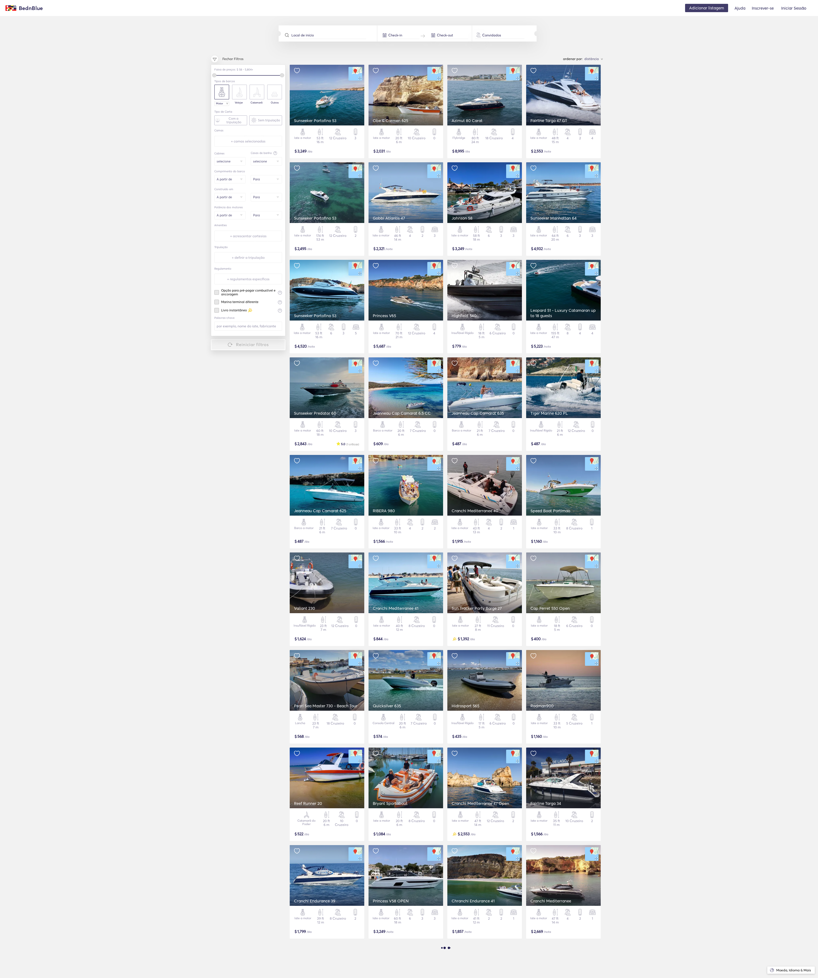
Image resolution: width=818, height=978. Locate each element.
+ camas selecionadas (248, 141)
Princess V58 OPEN (391, 900)
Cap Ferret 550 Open (550, 608)
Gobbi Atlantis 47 (389, 218)
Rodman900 (542, 705)
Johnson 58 (462, 218)
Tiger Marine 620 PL (549, 413)
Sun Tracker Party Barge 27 (477, 608)
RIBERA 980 (384, 510)
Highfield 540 (464, 315)
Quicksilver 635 (387, 705)
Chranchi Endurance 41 (473, 900)
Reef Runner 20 (308, 803)
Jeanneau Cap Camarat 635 (478, 413)
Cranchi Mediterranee (550, 900)
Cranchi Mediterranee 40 (475, 510)
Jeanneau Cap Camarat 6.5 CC (402, 413)
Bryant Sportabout (390, 803)
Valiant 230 (304, 608)
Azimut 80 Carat (467, 120)
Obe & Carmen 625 (390, 120)
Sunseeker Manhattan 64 (553, 218)
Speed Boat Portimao (550, 510)
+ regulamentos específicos (248, 279)
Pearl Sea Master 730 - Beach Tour (325, 705)
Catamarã (256, 102)
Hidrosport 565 (465, 705)
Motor (219, 103)
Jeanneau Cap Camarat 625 (320, 510)
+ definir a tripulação (248, 257)
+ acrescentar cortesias (248, 236)
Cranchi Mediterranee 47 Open (480, 803)
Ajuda (739, 8)
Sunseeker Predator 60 (315, 413)
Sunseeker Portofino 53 (315, 120)
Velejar (239, 102)
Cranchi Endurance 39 (314, 900)
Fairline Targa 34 (545, 803)
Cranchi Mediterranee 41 (395, 608)
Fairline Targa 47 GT (548, 120)
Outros (275, 102)
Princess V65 (384, 315)
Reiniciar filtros (252, 344)
